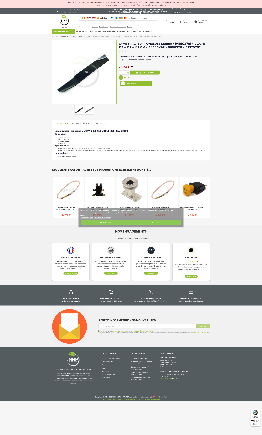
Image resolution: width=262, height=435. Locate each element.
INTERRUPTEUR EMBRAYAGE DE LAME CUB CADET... (192, 209)
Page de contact (179, 378)
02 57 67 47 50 (166, 378)
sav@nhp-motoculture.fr (155, 5)
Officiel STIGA (151, 273)
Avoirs (104, 368)
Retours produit (107, 362)
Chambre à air (103, 27)
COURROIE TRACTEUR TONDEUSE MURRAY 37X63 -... (66, 209)
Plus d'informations (86, 218)
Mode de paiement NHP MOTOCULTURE (139, 373)
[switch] (255, 424)
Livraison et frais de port (139, 359)
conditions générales (120, 331)
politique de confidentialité (143, 331)
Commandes (107, 365)
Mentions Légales (108, 399)
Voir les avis (191, 276)
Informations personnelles (111, 359)
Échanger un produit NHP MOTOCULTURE (140, 368)
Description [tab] (63, 124)
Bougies (129, 27)
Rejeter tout (106, 222)
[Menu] (258, 410)
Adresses (105, 371)
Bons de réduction (108, 374)
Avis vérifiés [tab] (100, 124)
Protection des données (151, 399)
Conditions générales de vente (128, 399)
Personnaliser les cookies (102, 218)
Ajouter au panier (146, 72)
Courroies (95, 27)
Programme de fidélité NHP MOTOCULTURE (140, 379)
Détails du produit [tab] (81, 124)
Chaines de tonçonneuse (118, 27)
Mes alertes (106, 378)
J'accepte (156, 222)
